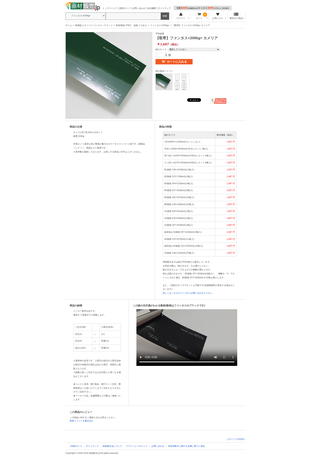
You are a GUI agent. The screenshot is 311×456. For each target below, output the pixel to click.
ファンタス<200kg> (160, 25)
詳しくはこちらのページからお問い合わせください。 (189, 293)
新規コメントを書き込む (81, 420)
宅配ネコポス (202, 8)
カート (199, 18)
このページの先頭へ (235, 439)
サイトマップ (164, 8)
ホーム (69, 25)
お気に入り (217, 18)
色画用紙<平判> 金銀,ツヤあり (131, 25)
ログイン (181, 18)
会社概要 (151, 8)
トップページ (108, 8)
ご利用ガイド (123, 8)
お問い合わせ (138, 8)
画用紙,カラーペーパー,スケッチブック (94, 25)
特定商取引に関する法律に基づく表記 (186, 446)
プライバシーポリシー (137, 446)
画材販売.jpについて (112, 446)
